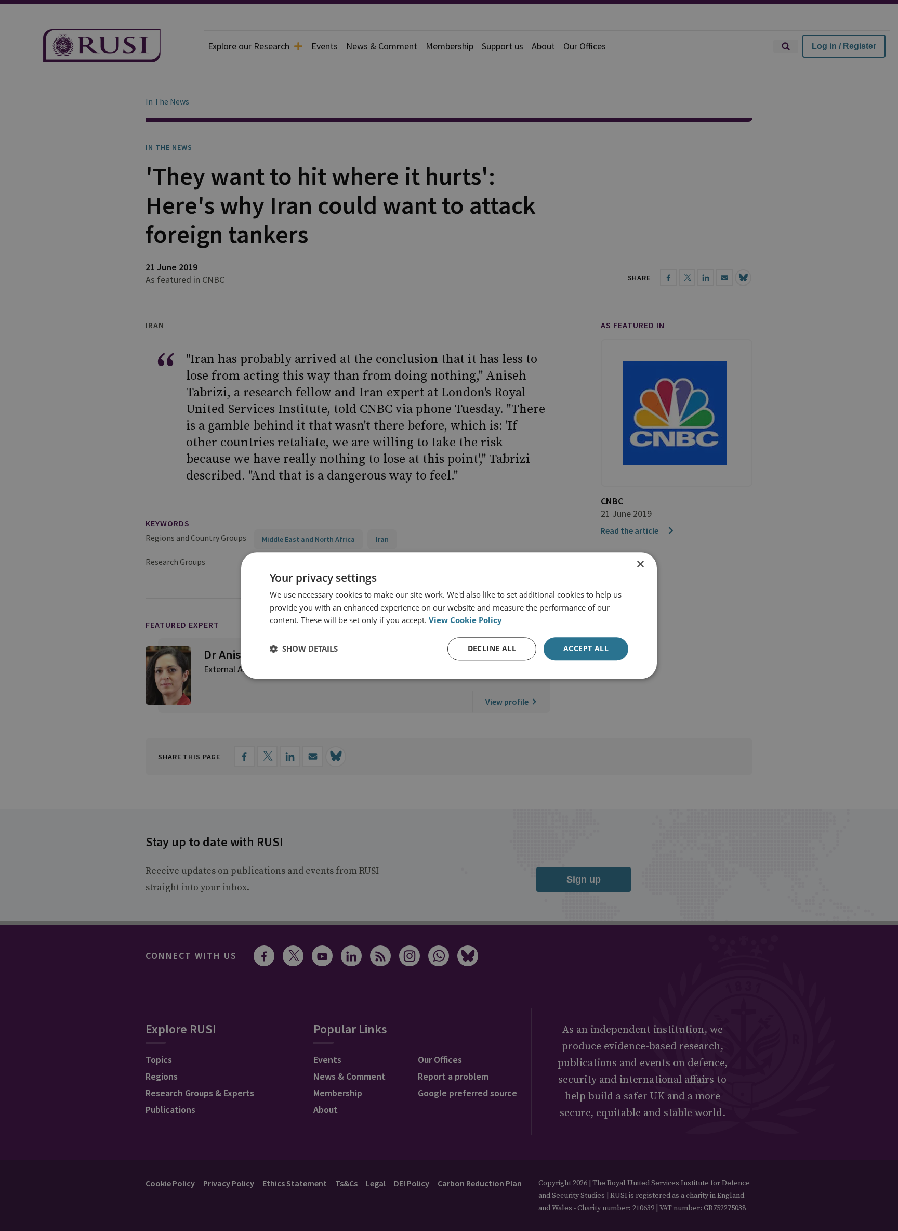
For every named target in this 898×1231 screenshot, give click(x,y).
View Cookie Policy (465, 620)
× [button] (640, 564)
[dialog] (449, 615)
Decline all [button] (492, 648)
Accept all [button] (586, 648)
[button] (304, 649)
